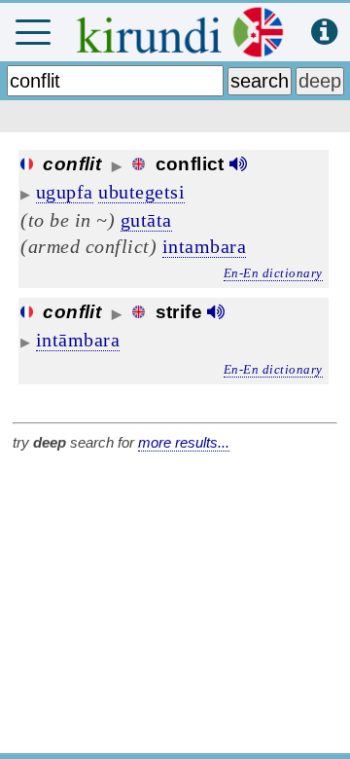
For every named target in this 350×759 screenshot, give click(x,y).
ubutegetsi (141, 191)
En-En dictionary (273, 273)
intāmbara (78, 339)
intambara (204, 246)
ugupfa (64, 191)
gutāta (146, 220)
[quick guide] (324, 33)
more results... (183, 442)
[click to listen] (238, 164)
